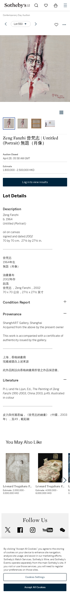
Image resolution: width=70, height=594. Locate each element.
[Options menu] (64, 24)
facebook (20, 530)
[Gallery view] (61, 112)
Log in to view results (35, 182)
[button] (35, 68)
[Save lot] (56, 25)
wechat (62, 530)
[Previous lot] (5, 24)
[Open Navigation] (65, 5)
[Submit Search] (36, 5)
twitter (7, 530)
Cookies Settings (35, 577)
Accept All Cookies (35, 587)
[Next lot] (35, 24)
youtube (48, 530)
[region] (35, 566)
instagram (32, 530)
